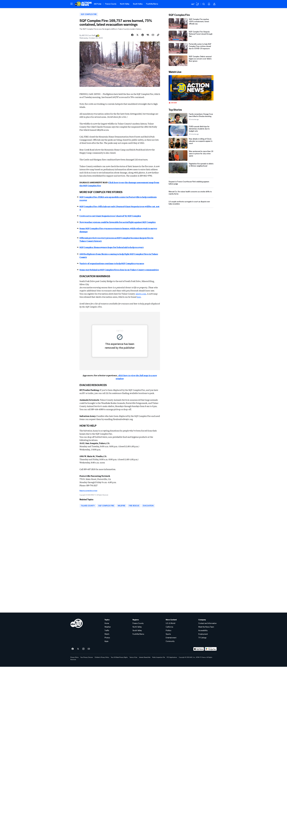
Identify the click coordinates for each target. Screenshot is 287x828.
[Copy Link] (158, 35)
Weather (107, 627)
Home (106, 623)
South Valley (137, 4)
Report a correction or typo (88, 491)
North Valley (124, 4)
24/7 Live (97, 4)
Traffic (106, 630)
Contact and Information (207, 623)
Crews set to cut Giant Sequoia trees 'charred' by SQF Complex (110, 215)
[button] (71, 4)
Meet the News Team (206, 627)
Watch (106, 634)
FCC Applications (172, 657)
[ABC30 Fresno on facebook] (72, 649)
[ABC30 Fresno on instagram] (83, 649)
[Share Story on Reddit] (143, 35)
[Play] (191, 87)
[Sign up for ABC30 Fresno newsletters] (89, 649)
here (139, 296)
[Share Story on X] (137, 35)
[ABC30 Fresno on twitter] (78, 649)
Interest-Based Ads (144, 657)
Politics (168, 630)
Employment (203, 634)
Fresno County (110, 4)
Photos (107, 638)
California (169, 627)
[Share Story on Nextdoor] (148, 35)
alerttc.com (141, 293)
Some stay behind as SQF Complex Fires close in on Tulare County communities (119, 269)
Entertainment (171, 638)
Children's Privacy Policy (102, 657)
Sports (168, 634)
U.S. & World (170, 623)
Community (170, 641)
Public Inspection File (158, 657)
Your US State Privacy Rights (119, 657)
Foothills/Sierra (152, 4)
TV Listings (202, 638)
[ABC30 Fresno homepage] (83, 4)
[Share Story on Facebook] (132, 35)
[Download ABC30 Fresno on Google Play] (211, 649)
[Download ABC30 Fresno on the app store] (198, 649)
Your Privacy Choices (86, 657)
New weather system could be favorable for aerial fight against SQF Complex (117, 222)
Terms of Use (133, 657)
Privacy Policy (74, 657)
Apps (106, 641)
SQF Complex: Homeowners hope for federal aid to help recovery (111, 247)
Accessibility (203, 630)
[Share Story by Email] (153, 35)
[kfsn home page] (76, 623)
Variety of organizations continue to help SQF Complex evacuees (111, 263)
